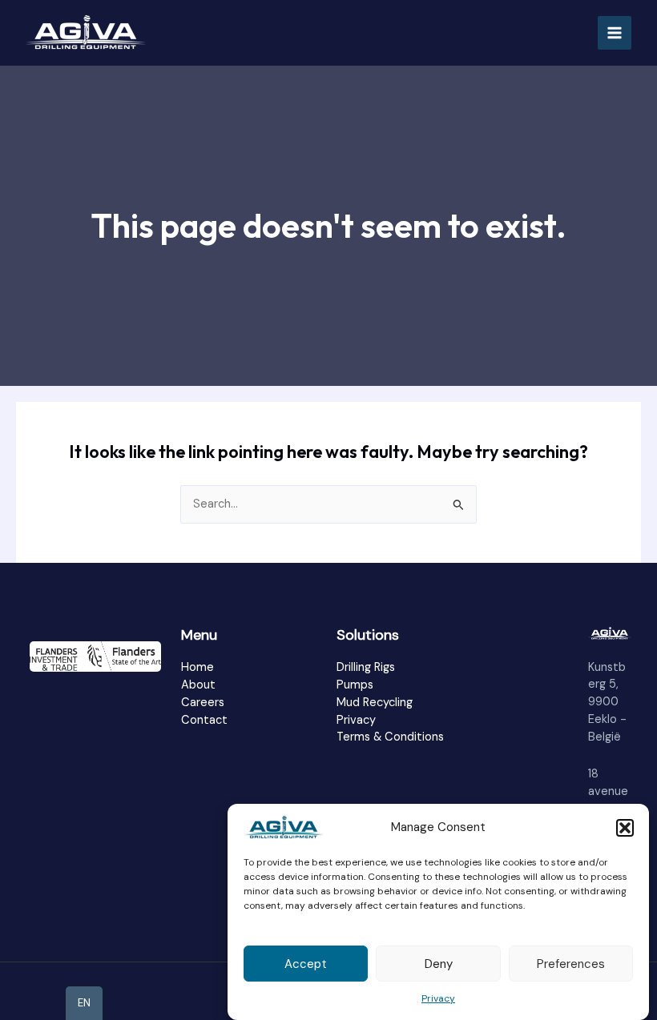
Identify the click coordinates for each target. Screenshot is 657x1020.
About (198, 685)
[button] (625, 828)
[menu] (84, 1003)
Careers (202, 702)
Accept (305, 964)
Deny (439, 964)
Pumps (355, 685)
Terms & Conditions (390, 737)
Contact (204, 720)
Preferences (571, 964)
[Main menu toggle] (614, 33)
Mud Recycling (375, 702)
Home (197, 667)
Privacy (438, 998)
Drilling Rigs (366, 667)
